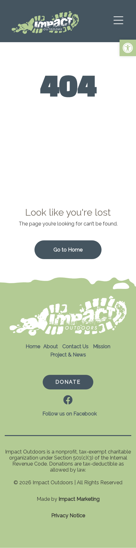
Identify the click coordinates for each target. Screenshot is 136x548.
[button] (128, 48)
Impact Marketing (79, 499)
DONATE (68, 382)
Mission (101, 346)
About (50, 346)
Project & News (68, 355)
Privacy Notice (68, 515)
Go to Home (68, 250)
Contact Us (75, 346)
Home (33, 346)
